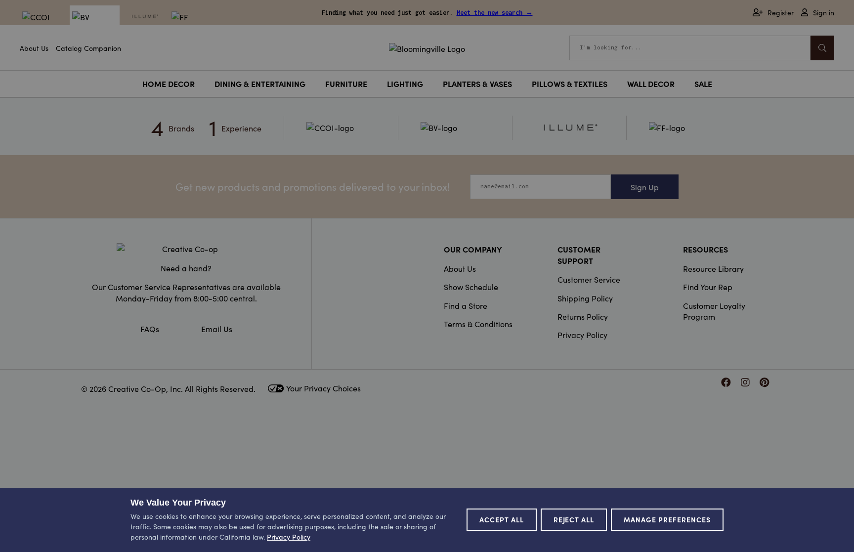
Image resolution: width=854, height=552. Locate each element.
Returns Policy (582, 316)
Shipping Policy (585, 298)
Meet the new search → (495, 12)
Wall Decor (651, 83)
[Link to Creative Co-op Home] (186, 248)
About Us (34, 48)
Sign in (823, 12)
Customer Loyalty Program (714, 311)
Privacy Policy (582, 334)
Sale (703, 83)
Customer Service (588, 279)
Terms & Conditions (478, 323)
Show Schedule (471, 286)
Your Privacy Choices (323, 387)
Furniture (346, 83)
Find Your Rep (707, 286)
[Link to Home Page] (427, 47)
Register (781, 12)
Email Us (216, 328)
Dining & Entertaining (259, 83)
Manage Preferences (667, 519)
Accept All (501, 519)
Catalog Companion (88, 48)
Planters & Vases (477, 83)
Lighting (405, 83)
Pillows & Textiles (569, 83)
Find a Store (465, 305)
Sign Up (645, 186)
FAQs (149, 328)
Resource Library (713, 268)
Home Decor (168, 83)
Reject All (574, 519)
